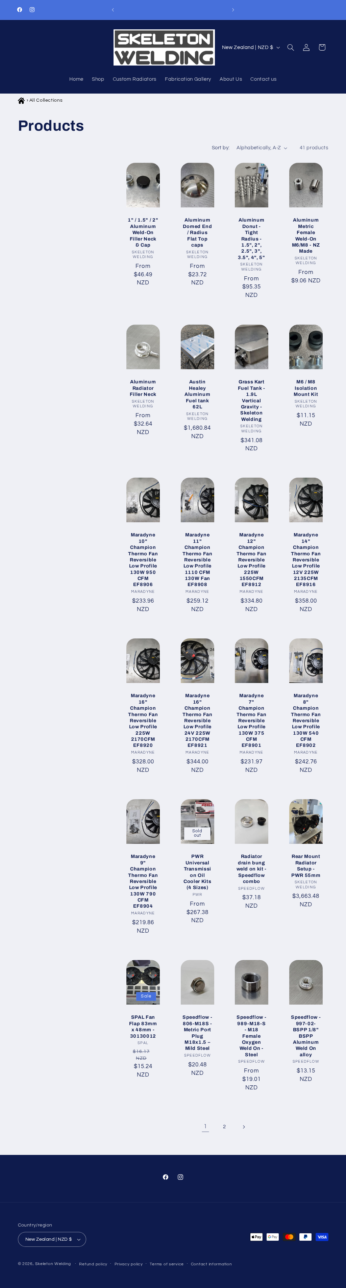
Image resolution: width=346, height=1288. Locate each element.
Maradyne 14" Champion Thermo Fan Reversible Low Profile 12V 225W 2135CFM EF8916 (306, 559)
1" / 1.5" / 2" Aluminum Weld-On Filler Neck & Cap (143, 233)
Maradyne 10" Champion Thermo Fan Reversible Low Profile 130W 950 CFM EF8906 (143, 559)
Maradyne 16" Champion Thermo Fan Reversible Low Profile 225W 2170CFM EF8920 (143, 720)
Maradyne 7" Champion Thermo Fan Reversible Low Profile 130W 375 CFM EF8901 (252, 720)
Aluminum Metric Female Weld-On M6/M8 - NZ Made (306, 236)
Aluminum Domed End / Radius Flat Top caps (197, 233)
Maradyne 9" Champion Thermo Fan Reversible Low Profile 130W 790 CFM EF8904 (143, 881)
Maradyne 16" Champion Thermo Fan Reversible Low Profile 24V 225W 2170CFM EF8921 (197, 720)
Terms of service (167, 1264)
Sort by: (220, 147)
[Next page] (243, 1127)
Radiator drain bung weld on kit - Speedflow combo (252, 869)
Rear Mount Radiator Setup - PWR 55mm (305, 866)
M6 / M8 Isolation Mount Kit (306, 388)
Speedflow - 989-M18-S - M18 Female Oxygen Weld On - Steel (251, 1035)
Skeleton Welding (53, 1264)
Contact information (211, 1264)
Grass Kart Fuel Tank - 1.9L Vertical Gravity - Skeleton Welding (251, 400)
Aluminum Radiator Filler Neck (143, 388)
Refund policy (93, 1264)
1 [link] (205, 1126)
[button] (290, 47)
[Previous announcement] (112, 10)
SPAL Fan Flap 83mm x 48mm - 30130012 (143, 1026)
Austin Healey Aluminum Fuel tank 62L (197, 394)
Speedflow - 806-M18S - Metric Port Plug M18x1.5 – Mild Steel (197, 1032)
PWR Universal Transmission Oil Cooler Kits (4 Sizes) (197, 872)
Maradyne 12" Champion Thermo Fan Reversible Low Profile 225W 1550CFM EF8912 (252, 559)
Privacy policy (129, 1264)
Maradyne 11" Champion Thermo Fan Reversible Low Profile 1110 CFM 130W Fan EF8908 (197, 559)
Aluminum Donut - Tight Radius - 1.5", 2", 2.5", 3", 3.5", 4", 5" (251, 239)
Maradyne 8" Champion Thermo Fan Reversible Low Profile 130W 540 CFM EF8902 (306, 720)
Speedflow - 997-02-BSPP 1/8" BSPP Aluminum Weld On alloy (306, 1035)
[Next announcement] (233, 10)
